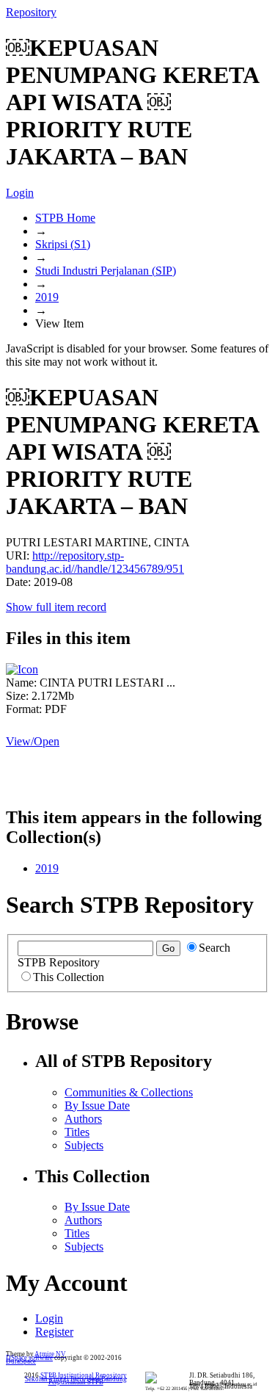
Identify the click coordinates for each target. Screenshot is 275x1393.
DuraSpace (21, 1361)
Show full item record (56, 607)
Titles (77, 1132)
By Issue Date (97, 1105)
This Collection (68, 977)
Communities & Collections (129, 1092)
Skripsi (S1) (62, 244)
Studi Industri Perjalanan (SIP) (105, 270)
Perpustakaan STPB (75, 1382)
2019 (47, 297)
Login (20, 193)
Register (54, 1331)
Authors (83, 1118)
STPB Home (65, 217)
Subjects (84, 1145)
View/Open (32, 741)
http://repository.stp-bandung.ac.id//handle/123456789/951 (95, 562)
